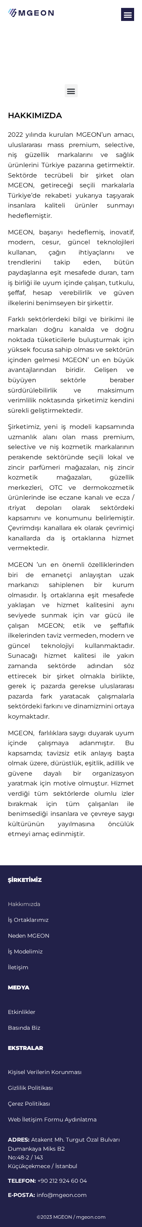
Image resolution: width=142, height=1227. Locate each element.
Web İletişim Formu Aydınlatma (52, 1119)
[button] (127, 14)
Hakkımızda (24, 904)
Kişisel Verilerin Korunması (45, 1072)
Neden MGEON (28, 935)
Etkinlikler (22, 1012)
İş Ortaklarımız (28, 919)
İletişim (18, 967)
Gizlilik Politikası (30, 1087)
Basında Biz (24, 1027)
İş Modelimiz (25, 951)
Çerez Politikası (29, 1103)
